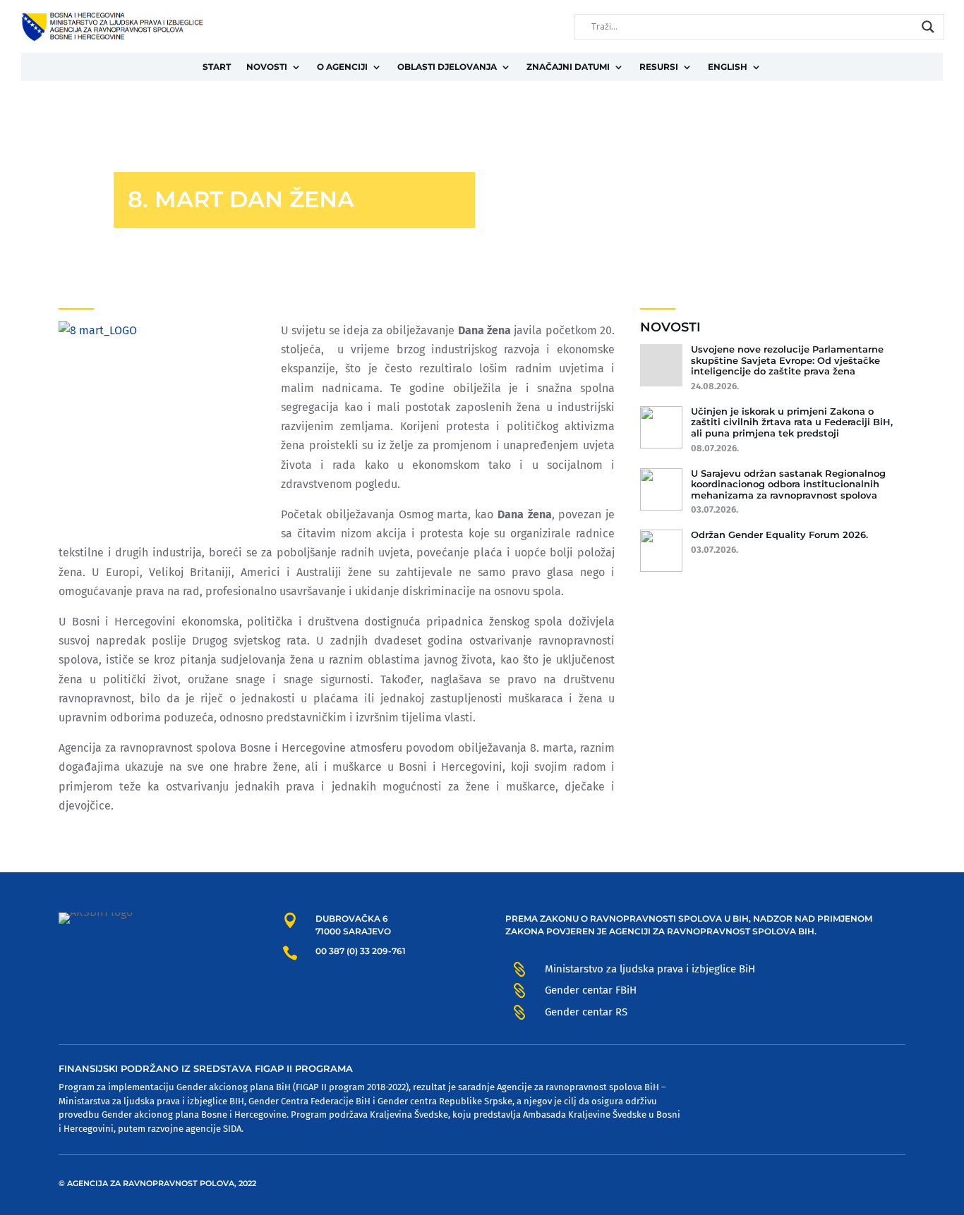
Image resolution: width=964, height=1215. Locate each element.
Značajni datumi (568, 66)
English (727, 66)
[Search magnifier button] (928, 27)
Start (217, 66)
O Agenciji (342, 66)
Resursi (658, 66)
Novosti (266, 66)
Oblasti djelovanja (447, 66)
